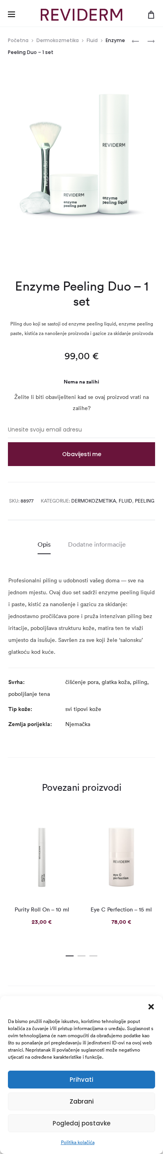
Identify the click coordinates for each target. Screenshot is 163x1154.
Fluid (92, 40)
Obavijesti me (81, 454)
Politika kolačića (78, 1142)
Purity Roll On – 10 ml (42, 909)
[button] (151, 1006)
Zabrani (82, 1101)
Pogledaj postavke (81, 1123)
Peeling (144, 501)
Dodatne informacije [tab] (97, 544)
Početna (18, 40)
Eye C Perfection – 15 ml (121, 909)
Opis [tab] (44, 544)
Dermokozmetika (57, 40)
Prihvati (81, 1079)
